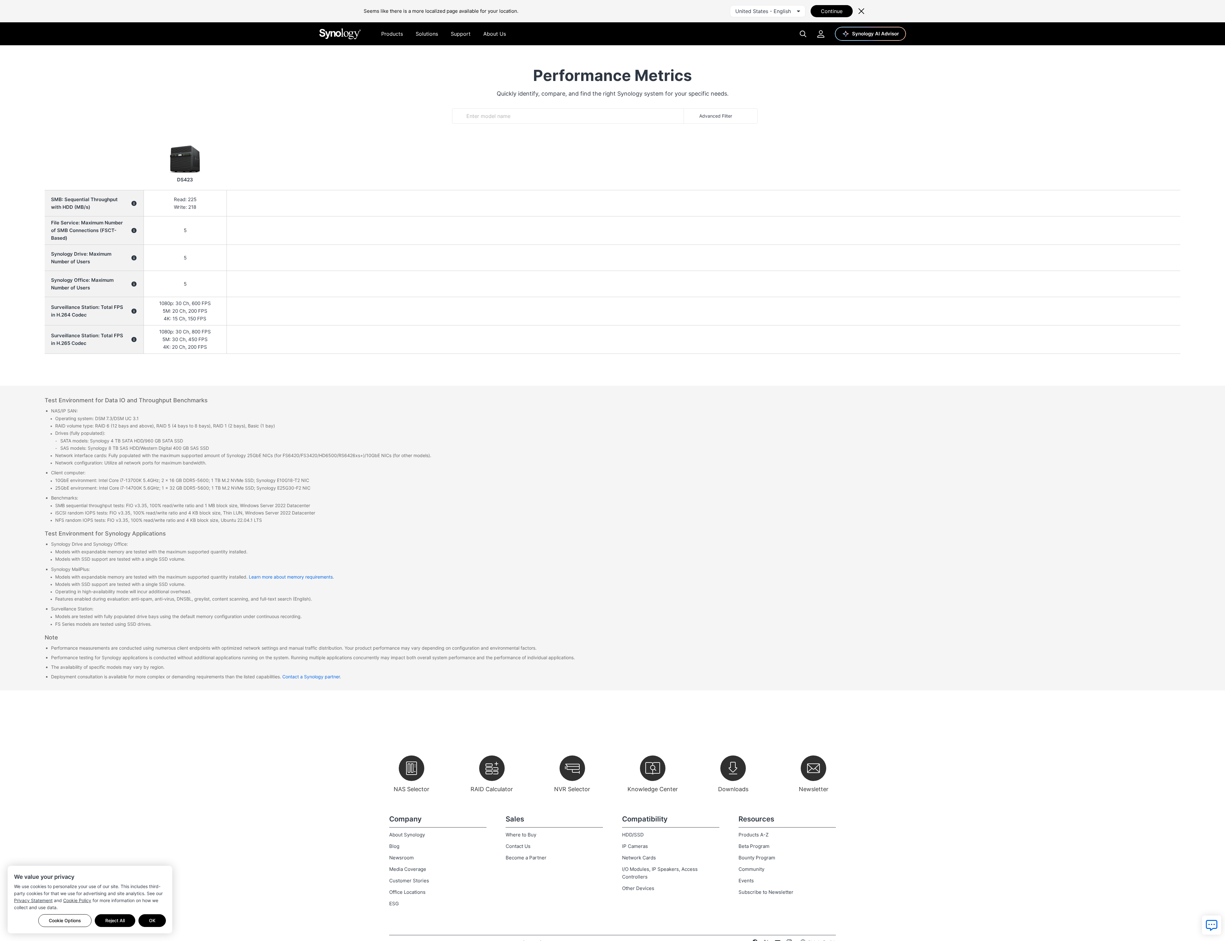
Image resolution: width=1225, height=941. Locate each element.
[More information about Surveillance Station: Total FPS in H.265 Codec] (134, 339)
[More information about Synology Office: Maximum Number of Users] (134, 284)
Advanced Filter (715, 116)
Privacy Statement (33, 900)
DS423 (185, 180)
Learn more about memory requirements (291, 577)
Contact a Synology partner (311, 676)
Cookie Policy (77, 900)
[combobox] (768, 11)
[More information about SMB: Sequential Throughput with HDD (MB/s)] (134, 203)
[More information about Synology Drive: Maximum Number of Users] (134, 258)
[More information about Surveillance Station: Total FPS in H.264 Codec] (134, 311)
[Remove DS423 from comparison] (185, 144)
